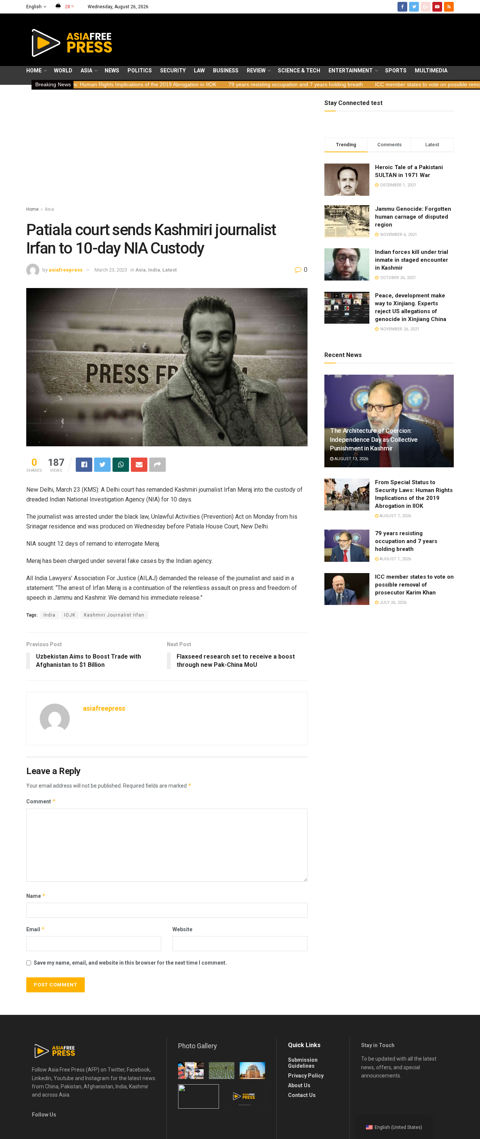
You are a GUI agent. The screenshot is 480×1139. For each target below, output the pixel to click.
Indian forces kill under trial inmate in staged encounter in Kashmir (411, 260)
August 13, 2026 (350, 458)
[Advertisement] (167, 148)
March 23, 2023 (110, 270)
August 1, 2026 (394, 559)
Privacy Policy (306, 1076)
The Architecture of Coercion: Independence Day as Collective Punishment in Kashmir (374, 439)
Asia (86, 71)
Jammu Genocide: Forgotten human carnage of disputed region (413, 217)
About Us (299, 1085)
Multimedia (431, 71)
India (154, 270)
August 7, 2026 (394, 515)
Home (34, 71)
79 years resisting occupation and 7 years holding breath (246, 84)
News (112, 71)
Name (36, 895)
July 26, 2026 (392, 602)
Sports (395, 71)
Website (182, 929)
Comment (41, 801)
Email (35, 929)
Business (225, 71)
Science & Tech (299, 71)
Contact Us (302, 1095)
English (34, 6)
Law (199, 71)
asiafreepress (65, 270)
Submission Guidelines (303, 1063)
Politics (140, 71)
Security (173, 71)
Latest (169, 270)
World (63, 71)
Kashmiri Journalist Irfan (114, 615)
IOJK (69, 615)
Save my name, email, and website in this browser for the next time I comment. (130, 963)
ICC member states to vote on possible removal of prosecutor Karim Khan (414, 584)
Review (256, 71)
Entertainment (350, 71)
